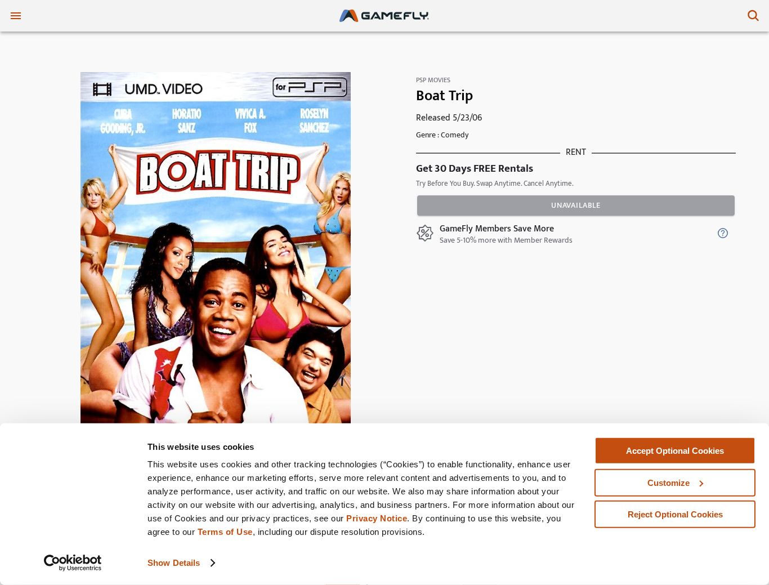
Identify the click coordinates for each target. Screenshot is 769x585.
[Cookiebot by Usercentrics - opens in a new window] (73, 563)
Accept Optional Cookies (675, 451)
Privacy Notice (376, 518)
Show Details (173, 563)
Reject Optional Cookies (675, 514)
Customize (668, 482)
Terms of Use (225, 532)
